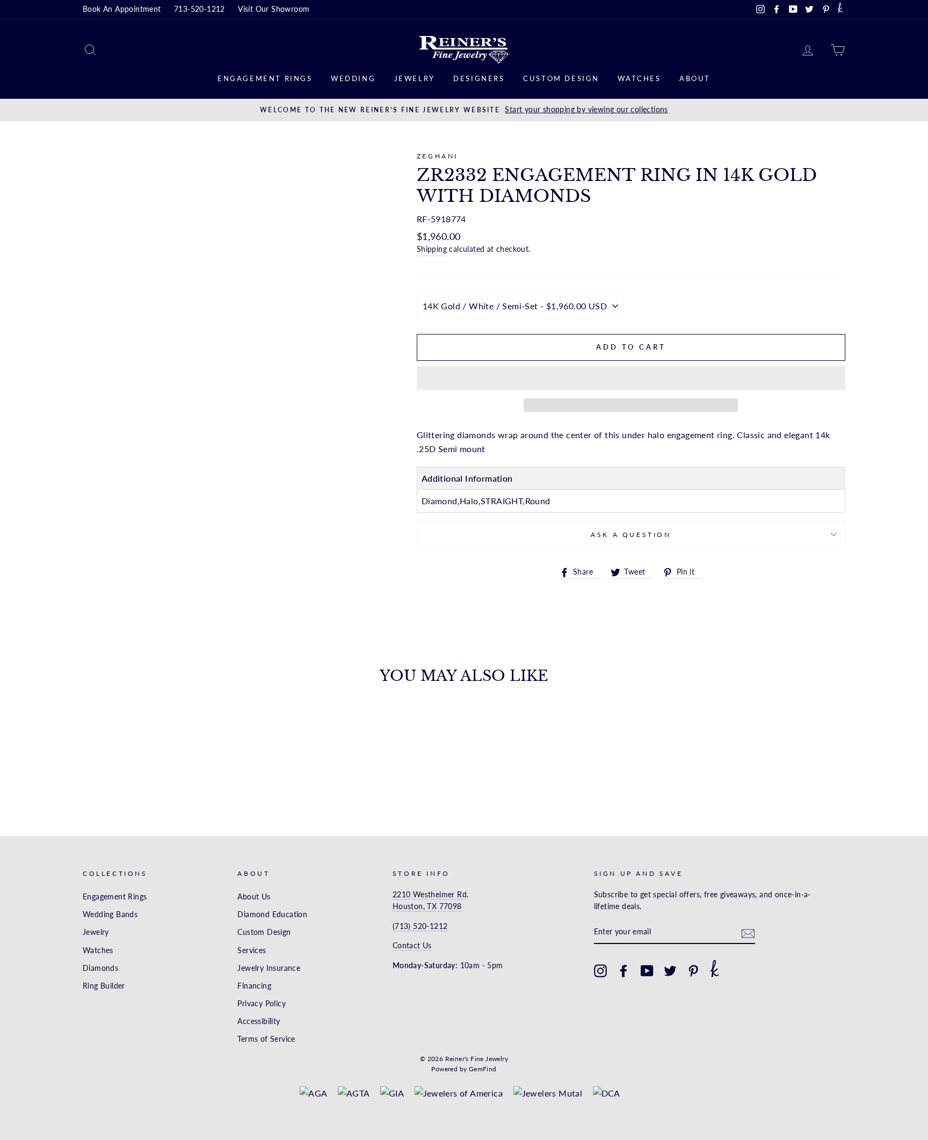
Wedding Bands (110, 914)
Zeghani (437, 156)
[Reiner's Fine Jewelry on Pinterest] (693, 970)
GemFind (483, 1069)
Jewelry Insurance (268, 968)
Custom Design (561, 78)
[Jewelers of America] (459, 1093)
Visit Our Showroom (273, 9)
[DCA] (606, 1093)
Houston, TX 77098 (427, 906)
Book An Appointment (122, 9)
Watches (639, 78)
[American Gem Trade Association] (354, 1093)
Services (251, 950)
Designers (478, 78)
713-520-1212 (199, 9)
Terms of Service (266, 1039)
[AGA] (313, 1093)
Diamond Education (272, 914)
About (695, 78)
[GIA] (392, 1093)
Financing (254, 986)
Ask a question (631, 535)
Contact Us (412, 945)
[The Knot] (840, 9)
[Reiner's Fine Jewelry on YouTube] (647, 970)
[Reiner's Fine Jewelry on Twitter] (670, 970)
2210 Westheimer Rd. (431, 894)
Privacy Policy (261, 1003)
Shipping (432, 249)
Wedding (353, 78)
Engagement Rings (265, 78)
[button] (631, 378)
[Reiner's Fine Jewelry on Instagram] (600, 970)
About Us (253, 896)
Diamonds (100, 968)
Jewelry (414, 78)
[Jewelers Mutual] (548, 1093)
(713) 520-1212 (420, 926)
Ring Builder (104, 986)
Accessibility (258, 1021)
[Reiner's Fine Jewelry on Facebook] (623, 970)
